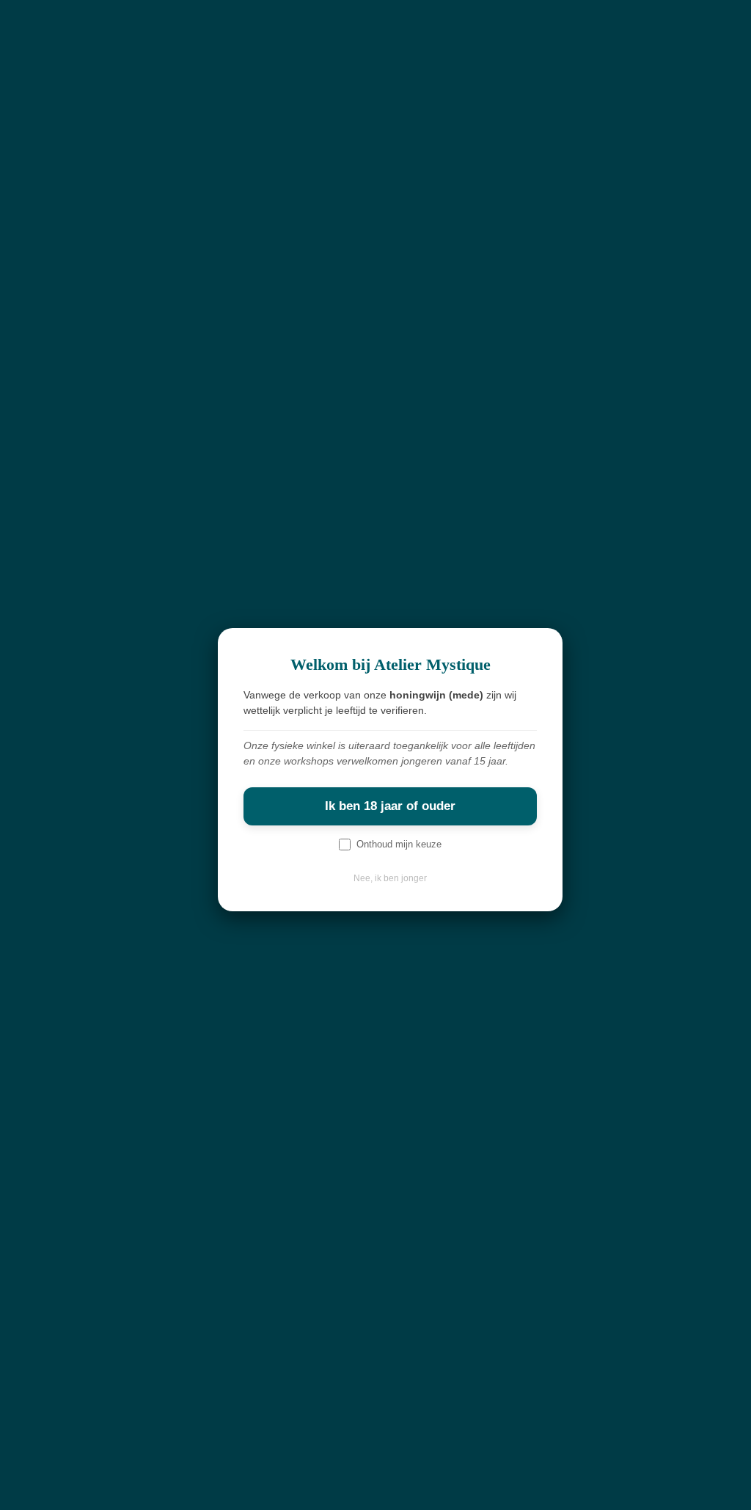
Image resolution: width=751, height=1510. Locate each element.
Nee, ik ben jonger (390, 878)
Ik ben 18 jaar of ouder (390, 806)
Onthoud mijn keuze (399, 844)
